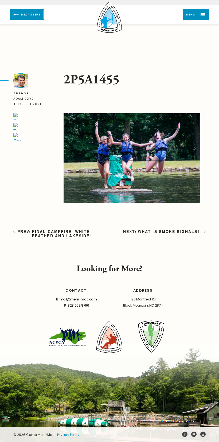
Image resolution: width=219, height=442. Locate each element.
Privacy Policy (68, 434)
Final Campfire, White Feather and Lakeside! (61, 233)
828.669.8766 (78, 305)
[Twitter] (17, 126)
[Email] (17, 136)
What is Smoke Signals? (169, 231)
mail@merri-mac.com (78, 299)
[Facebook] (17, 116)
